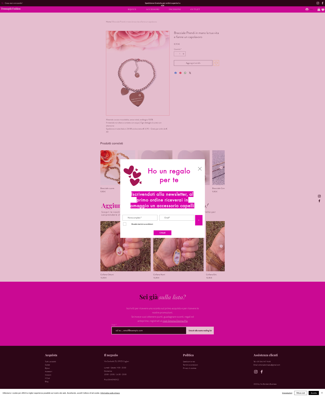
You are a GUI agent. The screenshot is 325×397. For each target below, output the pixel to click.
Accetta (314, 393)
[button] (200, 169)
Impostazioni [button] (287, 393)
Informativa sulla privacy (110, 393)
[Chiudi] (321, 393)
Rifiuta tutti (300, 393)
